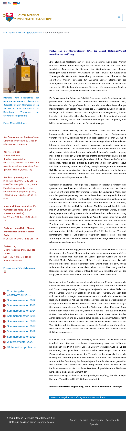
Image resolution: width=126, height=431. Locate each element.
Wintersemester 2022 (20, 341)
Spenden (94, 424)
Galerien (84, 420)
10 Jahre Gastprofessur (21, 347)
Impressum (97, 420)
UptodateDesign (45, 422)
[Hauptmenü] (119, 17)
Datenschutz (112, 420)
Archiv (73, 420)
